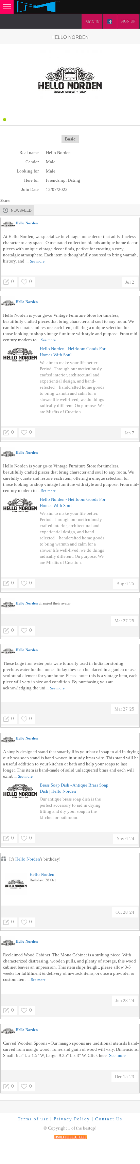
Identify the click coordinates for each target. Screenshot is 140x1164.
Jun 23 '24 (125, 1000)
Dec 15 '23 (124, 1076)
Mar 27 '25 (124, 620)
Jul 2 (129, 282)
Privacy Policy (72, 1118)
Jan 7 (129, 432)
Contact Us (108, 1118)
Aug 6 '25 (125, 583)
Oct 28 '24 (125, 912)
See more (37, 261)
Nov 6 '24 (125, 838)
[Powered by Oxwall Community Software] (70, 1136)
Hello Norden (27, 859)
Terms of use (33, 1118)
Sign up (128, 21)
